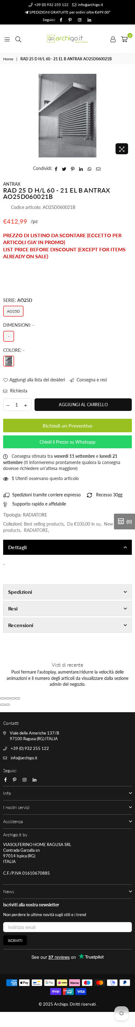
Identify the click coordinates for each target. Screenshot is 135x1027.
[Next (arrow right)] (7, 705)
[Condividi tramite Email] (98, 168)
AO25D (13, 311)
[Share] (7, 698)
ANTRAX (11, 184)
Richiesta (18, 390)
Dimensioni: (18, 325)
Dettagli (17, 547)
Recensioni (20, 625)
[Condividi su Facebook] (56, 168)
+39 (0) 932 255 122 (50, 4)
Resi (13, 608)
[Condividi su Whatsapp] (90, 168)
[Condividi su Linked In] (81, 168)
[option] (67, 115)
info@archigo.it (90, 4)
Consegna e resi (91, 379)
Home (8, 59)
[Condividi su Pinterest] (73, 168)
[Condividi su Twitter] (64, 168)
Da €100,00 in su (83, 524)
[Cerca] (18, 38)
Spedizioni (20, 592)
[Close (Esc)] (2, 698)
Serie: (17, 300)
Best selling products (44, 524)
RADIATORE (36, 530)
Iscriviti (15, 940)
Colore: (13, 350)
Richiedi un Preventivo (67, 426)
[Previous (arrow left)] (2, 705)
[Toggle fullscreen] (12, 698)
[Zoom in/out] (17, 698)
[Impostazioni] (113, 38)
